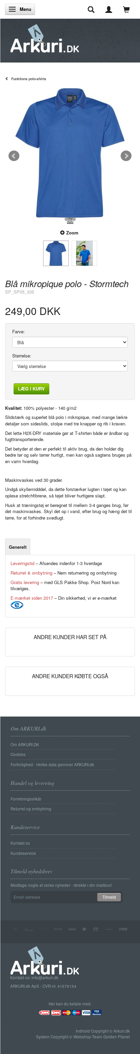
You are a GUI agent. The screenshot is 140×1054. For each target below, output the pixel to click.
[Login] (108, 9)
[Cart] (126, 9)
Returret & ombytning (31, 572)
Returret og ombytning (31, 808)
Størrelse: (21, 356)
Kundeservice (23, 853)
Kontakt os (20, 843)
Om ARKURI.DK (25, 744)
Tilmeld (109, 897)
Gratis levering (25, 582)
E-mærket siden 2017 (32, 598)
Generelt (18, 547)
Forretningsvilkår (26, 799)
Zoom (72, 232)
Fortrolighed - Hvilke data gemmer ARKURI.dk (52, 764)
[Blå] (70, 153)
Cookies (18, 754)
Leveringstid (22, 563)
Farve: (18, 332)
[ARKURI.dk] (44, 36)
